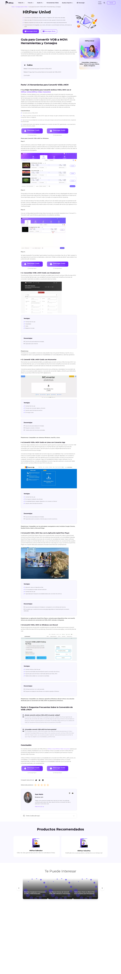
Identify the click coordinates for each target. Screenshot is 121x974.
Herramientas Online (53, 2)
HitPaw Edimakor (36, 850)
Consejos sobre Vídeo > (22, 6)
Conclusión (27, 75)
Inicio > (13, 6)
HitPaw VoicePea (83, 851)
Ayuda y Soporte (67, 2)
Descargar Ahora (31, 31)
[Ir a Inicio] (9, 3)
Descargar (81, 2)
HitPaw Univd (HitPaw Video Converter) (36, 92)
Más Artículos (39, 806)
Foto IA (30, 2)
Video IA (20, 2)
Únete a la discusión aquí (33, 815)
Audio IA (39, 2)
